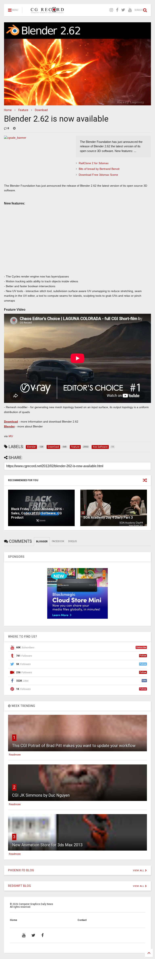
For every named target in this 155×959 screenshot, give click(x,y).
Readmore (15, 754)
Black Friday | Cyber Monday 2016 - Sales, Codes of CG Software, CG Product (37, 513)
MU (10, 436)
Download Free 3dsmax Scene (98, 174)
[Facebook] (117, 10)
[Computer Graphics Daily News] (46, 11)
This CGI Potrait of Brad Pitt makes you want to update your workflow (74, 745)
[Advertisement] (77, 244)
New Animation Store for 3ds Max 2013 (47, 844)
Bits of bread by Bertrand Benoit (99, 168)
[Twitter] (123, 10)
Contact (82, 920)
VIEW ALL (139, 870)
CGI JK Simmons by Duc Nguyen (41, 795)
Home (8, 110)
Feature (23, 110)
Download (41, 110)
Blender (9, 426)
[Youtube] (130, 10)
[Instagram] (111, 10)
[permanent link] (14, 128)
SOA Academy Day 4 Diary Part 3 (108, 517)
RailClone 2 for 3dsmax (94, 163)
